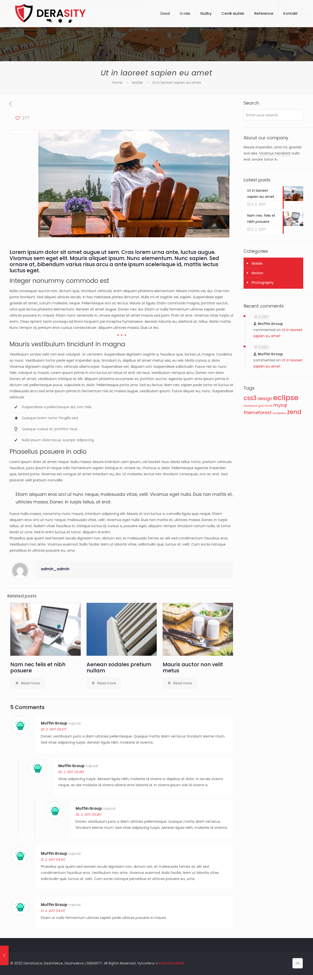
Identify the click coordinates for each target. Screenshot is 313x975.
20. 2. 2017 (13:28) (71, 772)
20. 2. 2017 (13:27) (53, 729)
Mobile (137, 82)
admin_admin (55, 568)
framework (250, 406)
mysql (280, 405)
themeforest (258, 412)
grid (261, 406)
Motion (257, 273)
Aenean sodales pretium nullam (119, 667)
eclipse (286, 397)
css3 (250, 398)
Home (117, 82)
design (264, 398)
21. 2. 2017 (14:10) (53, 859)
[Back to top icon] (297, 963)
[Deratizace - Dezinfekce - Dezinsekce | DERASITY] (50, 13)
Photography (263, 282)
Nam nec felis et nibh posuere (38, 667)
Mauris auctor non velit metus (193, 667)
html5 (268, 406)
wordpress (279, 413)
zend (294, 412)
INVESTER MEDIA (171, 963)
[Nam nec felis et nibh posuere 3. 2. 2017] (4, 955)
